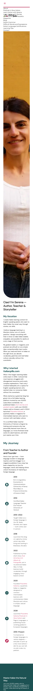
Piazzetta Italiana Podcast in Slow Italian (20, 616)
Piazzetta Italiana (16, 411)
